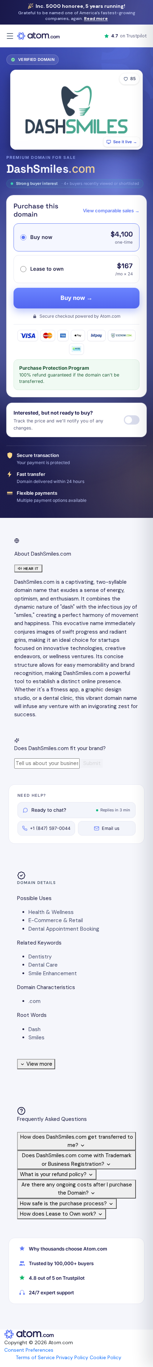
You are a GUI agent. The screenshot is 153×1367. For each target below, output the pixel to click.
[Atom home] (38, 36)
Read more (96, 18)
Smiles (36, 1037)
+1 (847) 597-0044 (50, 828)
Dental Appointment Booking (63, 928)
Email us (111, 828)
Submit (92, 763)
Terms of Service (35, 1357)
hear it (31, 568)
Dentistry (40, 956)
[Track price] (131, 420)
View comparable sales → (111, 210)
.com (34, 1001)
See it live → (125, 141)
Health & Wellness (51, 912)
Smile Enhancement (52, 973)
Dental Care (43, 964)
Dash (34, 1029)
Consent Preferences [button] (28, 1350)
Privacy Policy (72, 1357)
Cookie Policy (105, 1357)
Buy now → (76, 297)
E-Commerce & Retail (55, 920)
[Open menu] (10, 36)
